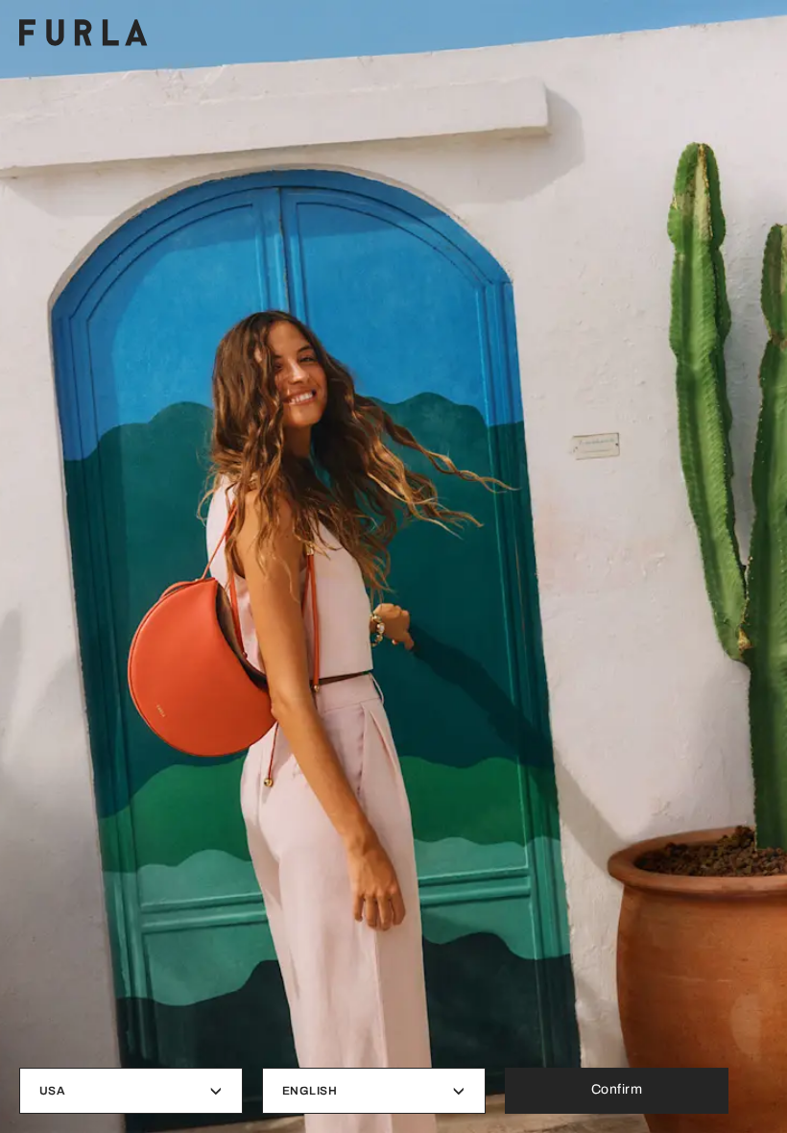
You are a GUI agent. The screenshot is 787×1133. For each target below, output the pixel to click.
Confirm (617, 1089)
